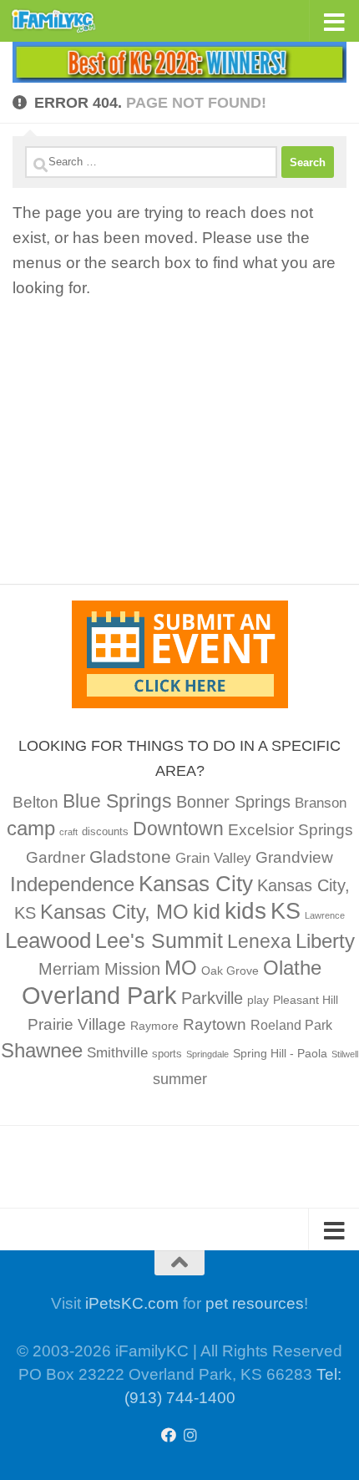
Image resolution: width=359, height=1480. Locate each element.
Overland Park (99, 995)
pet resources (254, 1303)
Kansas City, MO (114, 911)
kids (245, 911)
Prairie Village (77, 1024)
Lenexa (259, 941)
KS (286, 911)
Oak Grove (230, 970)
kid (206, 911)
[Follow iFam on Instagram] (190, 1434)
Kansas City (196, 883)
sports (167, 1054)
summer (180, 1079)
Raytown (214, 1024)
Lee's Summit (159, 940)
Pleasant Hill (305, 999)
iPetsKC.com (132, 1303)
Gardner (55, 857)
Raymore (154, 1025)
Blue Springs (117, 801)
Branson (320, 803)
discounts (105, 832)
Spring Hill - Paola (280, 1053)
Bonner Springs (233, 802)
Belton (35, 802)
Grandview (294, 857)
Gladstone (130, 856)
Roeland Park (291, 1025)
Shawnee (42, 1050)
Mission (132, 969)
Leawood (48, 940)
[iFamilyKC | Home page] (68, 21)
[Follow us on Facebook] (168, 1434)
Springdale (207, 1054)
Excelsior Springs (290, 830)
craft (68, 832)
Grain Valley (213, 858)
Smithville (117, 1053)
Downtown (178, 828)
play (258, 999)
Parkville (212, 998)
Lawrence (325, 915)
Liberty (325, 941)
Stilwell (344, 1054)
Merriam (69, 969)
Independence (72, 884)
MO (180, 967)
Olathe (292, 967)
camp (31, 828)
